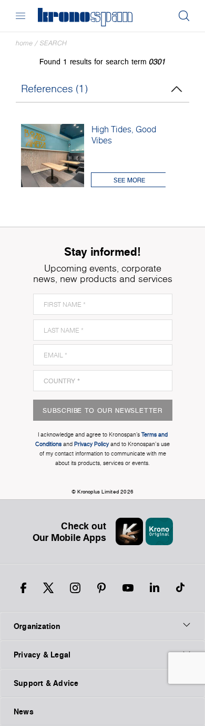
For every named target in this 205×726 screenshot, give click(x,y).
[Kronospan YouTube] (128, 588)
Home (24, 42)
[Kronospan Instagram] (75, 588)
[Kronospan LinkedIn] (154, 588)
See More (129, 180)
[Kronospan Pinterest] (101, 588)
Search (53, 42)
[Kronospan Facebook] (23, 588)
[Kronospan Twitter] (48, 588)
